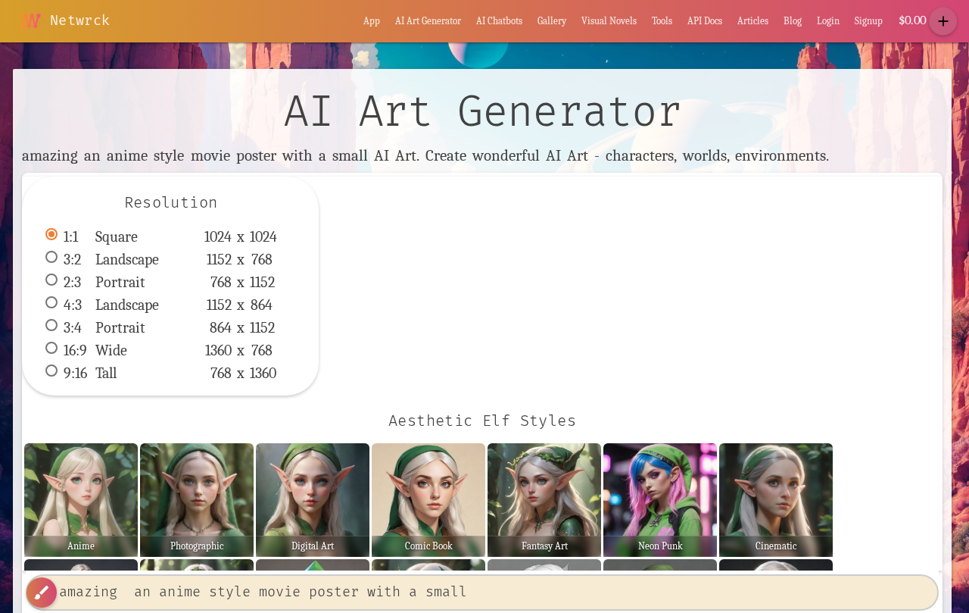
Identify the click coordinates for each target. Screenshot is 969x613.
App (371, 21)
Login (828, 21)
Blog (793, 21)
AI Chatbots (499, 21)
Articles (752, 21)
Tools (662, 21)
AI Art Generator (428, 21)
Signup (869, 21)
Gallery (551, 21)
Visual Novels (609, 21)
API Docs (704, 21)
